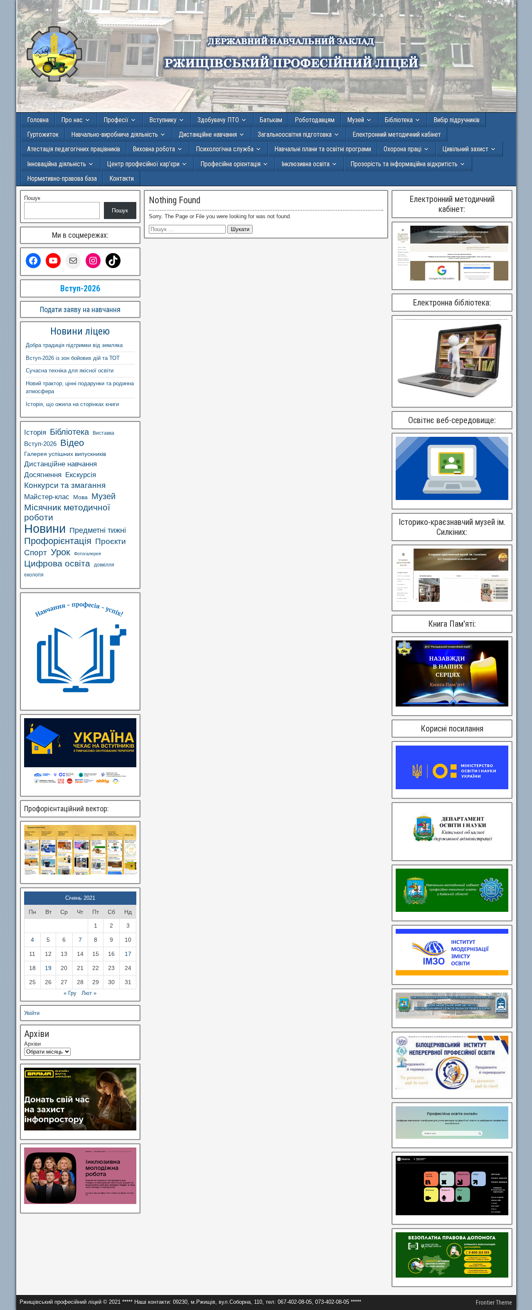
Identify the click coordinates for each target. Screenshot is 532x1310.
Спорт (35, 552)
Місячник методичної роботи (67, 512)
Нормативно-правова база (62, 178)
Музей (355, 120)
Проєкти (110, 541)
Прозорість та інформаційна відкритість (404, 164)
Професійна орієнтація (230, 164)
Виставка (103, 433)
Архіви (32, 1044)
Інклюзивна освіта (305, 164)
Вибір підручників (456, 120)
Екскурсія (80, 475)
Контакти (121, 178)
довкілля (104, 565)
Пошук (32, 198)
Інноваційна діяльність (56, 164)
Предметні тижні (97, 530)
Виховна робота (154, 149)
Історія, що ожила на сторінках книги (72, 404)
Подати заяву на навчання (80, 309)
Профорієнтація (57, 541)
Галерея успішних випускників (65, 454)
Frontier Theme (494, 1302)
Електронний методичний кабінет (396, 134)
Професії (115, 120)
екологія (34, 575)
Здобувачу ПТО (218, 120)
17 (128, 953)
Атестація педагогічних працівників (73, 149)
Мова (80, 497)
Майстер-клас (46, 496)
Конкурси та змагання (65, 485)
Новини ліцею (80, 331)
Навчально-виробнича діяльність (114, 134)
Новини (45, 529)
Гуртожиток (43, 134)
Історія (35, 432)
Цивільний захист (465, 149)
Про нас (72, 120)
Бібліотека (399, 120)
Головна (38, 120)
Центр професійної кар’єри (143, 164)
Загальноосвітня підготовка (295, 134)
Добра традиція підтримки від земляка (74, 345)
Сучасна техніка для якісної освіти (69, 370)
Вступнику (163, 120)
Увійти (31, 1013)
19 (48, 968)
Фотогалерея (87, 553)
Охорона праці (402, 149)
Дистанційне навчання (208, 134)
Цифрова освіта (57, 563)
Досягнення (43, 474)
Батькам (271, 120)
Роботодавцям (315, 120)
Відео (72, 443)
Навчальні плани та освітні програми (322, 149)
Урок (60, 552)
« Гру (70, 993)
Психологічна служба (225, 149)
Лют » (88, 993)
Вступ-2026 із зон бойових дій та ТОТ (73, 358)
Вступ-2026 (40, 443)
